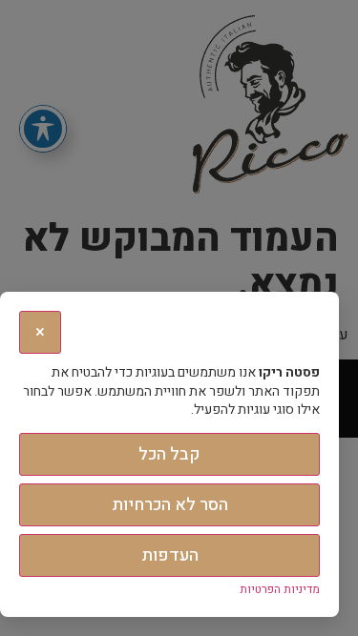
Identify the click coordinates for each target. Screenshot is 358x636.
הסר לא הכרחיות (170, 505)
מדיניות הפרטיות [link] (280, 589)
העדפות (170, 555)
